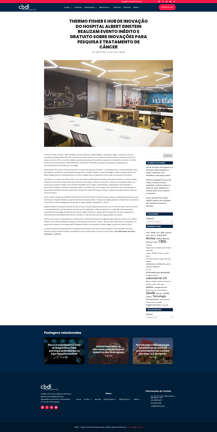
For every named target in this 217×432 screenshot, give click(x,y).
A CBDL (67, 7)
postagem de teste (160, 287)
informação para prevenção (158, 272)
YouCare (130, 427)
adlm (147, 235)
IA (150, 269)
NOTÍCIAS (78, 7)
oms (158, 284)
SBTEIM (166, 293)
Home (78, 399)
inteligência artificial (152, 275)
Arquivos (149, 314)
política (149, 287)
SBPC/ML (159, 293)
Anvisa (150, 238)
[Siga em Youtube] (170, 1)
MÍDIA (135, 7)
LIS (165, 278)
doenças (148, 253)
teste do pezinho (152, 299)
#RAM (153, 233)
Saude (150, 293)
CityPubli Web (100, 52)
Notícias (98, 399)
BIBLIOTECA (104, 7)
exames (166, 253)
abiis (163, 232)
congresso (149, 245)
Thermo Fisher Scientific (154, 302)
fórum (148, 256)
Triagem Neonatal (153, 305)
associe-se (167, 7)
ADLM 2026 (162, 235)
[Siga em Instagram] (158, 1)
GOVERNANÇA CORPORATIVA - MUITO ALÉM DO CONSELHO (158, 265)
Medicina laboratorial (164, 281)
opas (162, 284)
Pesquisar (168, 156)
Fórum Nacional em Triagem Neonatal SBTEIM (158, 260)
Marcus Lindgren (151, 281)
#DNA (148, 233)
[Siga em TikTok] (174, 1)
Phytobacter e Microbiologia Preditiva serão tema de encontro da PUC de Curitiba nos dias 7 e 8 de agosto (152, 349)
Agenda (122, 52)
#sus (158, 233)
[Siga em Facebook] (162, 1)
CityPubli (139, 427)
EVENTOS (117, 7)
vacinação (165, 305)
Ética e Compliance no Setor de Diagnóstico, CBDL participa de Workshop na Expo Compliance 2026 (64, 349)
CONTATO (127, 7)
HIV (147, 269)
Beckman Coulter (152, 242)
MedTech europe (151, 284)
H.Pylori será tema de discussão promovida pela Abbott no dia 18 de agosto (108, 349)
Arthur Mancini (162, 238)
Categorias (150, 218)
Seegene (149, 297)
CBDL (163, 241)
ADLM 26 (153, 235)
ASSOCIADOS (89, 7)
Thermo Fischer (165, 299)
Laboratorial (154, 278)
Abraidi (168, 233)
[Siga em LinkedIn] (166, 1)
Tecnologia (159, 296)
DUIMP (154, 253)
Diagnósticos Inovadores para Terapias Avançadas (158, 249)
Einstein (160, 253)
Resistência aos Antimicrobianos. (156, 290)
